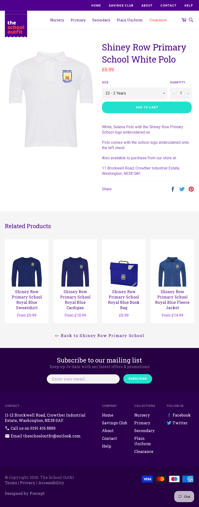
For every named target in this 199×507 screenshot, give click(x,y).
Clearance (158, 20)
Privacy (27, 482)
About (147, 5)
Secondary (101, 20)
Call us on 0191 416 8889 (33, 428)
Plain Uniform (130, 20)
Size (105, 82)
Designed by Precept (25, 493)
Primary (78, 20)
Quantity (177, 82)
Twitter (180, 422)
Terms (11, 482)
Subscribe (137, 378)
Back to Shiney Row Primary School (102, 335)
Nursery (57, 20)
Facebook (181, 415)
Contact (168, 5)
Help (188, 5)
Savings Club (121, 5)
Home (96, 5)
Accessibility (51, 482)
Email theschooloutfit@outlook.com (45, 435)
